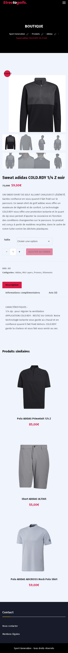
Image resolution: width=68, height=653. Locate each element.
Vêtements (48, 272)
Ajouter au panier (39, 251)
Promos (37, 272)
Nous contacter (10, 626)
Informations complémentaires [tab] (23, 292)
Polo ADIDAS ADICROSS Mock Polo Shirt (34, 579)
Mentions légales (11, 634)
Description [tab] (12, 284)
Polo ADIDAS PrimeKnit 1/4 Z (34, 418)
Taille (7, 239)
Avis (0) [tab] (53, 292)
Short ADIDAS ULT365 (34, 498)
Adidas (18, 272)
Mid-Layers (27, 272)
